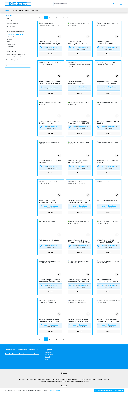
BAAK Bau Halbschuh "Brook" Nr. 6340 (108, 122)
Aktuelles (9, 63)
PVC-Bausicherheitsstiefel (107, 200)
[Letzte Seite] (67, 17)
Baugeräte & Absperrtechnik (15, 57)
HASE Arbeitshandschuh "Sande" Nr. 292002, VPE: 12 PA (108, 281)
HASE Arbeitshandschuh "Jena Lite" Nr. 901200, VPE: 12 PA (79, 122)
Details (50, 54)
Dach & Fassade (11, 26)
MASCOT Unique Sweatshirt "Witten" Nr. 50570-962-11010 (50, 281)
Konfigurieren (119, 390)
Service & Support (12, 60)
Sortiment (9, 15)
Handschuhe (10, 39)
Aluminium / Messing (12, 23)
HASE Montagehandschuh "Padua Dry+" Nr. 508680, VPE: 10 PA (107, 82)
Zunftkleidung (11, 46)
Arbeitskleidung (11, 36)
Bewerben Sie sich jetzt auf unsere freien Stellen (22, 354)
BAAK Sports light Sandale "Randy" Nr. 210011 (78, 162)
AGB (46, 359)
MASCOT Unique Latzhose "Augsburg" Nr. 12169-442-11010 (49, 320)
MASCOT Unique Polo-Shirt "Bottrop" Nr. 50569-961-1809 (108, 320)
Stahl (8, 18)
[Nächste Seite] (63, 17)
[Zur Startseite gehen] (18, 3)
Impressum (48, 352)
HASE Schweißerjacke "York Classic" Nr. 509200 (50, 122)
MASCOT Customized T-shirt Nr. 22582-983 (50, 162)
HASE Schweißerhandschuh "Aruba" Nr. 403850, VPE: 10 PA (50, 82)
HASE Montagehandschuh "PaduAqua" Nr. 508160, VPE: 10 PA (50, 43)
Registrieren (54, 47)
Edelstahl (9, 21)
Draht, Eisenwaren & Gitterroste (15, 31)
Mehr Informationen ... (55, 390)
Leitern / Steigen (11, 51)
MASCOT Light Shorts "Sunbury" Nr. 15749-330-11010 (78, 43)
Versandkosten (50, 379)
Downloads (9, 66)
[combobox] (68, 4)
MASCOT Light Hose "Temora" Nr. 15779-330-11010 (106, 43)
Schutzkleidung (11, 44)
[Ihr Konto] (117, 3)
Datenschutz (49, 354)
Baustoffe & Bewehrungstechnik (16, 54)
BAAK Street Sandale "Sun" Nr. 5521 (107, 162)
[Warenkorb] (121, 3)
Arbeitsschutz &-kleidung (15, 34)
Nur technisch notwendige (103, 390)
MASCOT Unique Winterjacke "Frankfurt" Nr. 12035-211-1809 (79, 201)
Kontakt (47, 357)
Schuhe (9, 41)
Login (45, 47)
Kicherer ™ (64, 385)
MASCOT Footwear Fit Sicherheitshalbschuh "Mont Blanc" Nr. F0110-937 (78, 82)
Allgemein (48, 350)
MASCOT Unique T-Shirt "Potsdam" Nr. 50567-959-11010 (78, 241)
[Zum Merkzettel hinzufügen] (59, 36)
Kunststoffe (10, 29)
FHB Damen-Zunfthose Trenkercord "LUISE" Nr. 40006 (48, 201)
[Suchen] (86, 4)
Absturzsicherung (11, 49)
